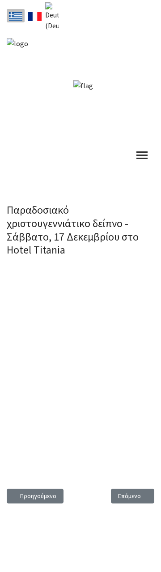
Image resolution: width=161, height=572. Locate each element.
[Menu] (142, 155)
